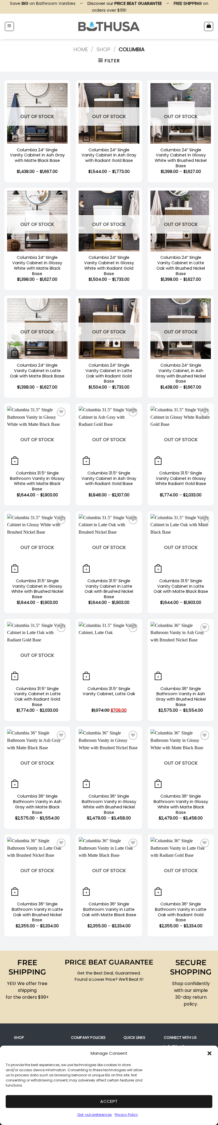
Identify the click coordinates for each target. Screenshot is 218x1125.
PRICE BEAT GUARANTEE (109, 962)
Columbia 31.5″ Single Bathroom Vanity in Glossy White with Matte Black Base (37, 481)
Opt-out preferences (94, 1114)
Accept (109, 1101)
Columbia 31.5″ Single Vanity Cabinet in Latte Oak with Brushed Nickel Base (109, 589)
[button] (209, 1053)
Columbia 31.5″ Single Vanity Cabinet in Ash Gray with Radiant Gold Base (108, 478)
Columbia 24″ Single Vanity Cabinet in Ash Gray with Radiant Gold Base (108, 155)
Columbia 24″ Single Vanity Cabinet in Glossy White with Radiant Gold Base (109, 265)
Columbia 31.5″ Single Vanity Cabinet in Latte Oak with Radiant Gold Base (37, 696)
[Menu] (9, 26)
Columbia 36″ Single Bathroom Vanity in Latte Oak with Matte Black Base (109, 909)
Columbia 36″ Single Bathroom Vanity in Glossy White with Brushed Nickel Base (109, 804)
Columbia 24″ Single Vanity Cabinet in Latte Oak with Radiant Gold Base (108, 373)
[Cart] (208, 26)
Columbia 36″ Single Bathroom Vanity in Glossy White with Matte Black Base (181, 804)
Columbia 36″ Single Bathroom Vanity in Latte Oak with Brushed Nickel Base (37, 912)
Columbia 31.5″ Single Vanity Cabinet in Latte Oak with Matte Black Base (181, 586)
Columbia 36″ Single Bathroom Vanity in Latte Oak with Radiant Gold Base (180, 912)
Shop (103, 49)
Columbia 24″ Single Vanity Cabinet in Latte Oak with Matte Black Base (37, 371)
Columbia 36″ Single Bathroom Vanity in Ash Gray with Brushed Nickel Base (181, 696)
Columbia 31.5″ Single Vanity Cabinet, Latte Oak (109, 691)
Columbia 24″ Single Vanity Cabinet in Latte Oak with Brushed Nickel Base (180, 265)
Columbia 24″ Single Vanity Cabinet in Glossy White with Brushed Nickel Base (181, 158)
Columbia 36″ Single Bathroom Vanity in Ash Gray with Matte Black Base (37, 804)
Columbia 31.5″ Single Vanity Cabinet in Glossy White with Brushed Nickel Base (37, 589)
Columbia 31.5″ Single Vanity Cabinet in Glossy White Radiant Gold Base (180, 478)
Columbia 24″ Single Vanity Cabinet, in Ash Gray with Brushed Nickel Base (181, 373)
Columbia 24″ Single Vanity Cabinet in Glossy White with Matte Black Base (37, 265)
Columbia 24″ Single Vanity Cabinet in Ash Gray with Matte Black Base (37, 155)
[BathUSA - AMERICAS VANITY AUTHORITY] (109, 26)
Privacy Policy (126, 1114)
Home (81, 49)
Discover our (124, 3)
